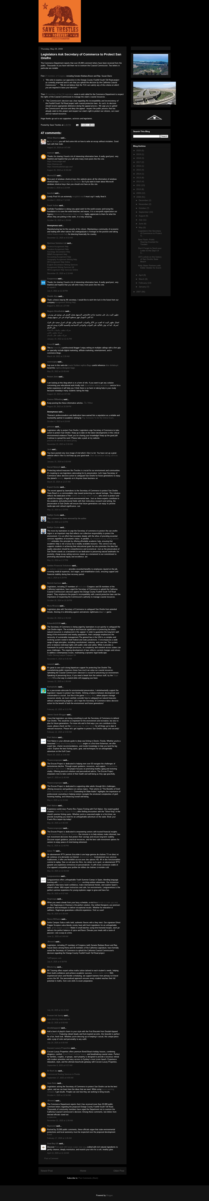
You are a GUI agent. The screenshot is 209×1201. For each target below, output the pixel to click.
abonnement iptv (86, 857)
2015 (138, 170)
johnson (50, 427)
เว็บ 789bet (88, 403)
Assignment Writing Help (65, 302)
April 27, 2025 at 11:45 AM (58, 777)
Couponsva (52, 279)
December (144, 200)
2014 (138, 174)
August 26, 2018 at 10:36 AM (59, 170)
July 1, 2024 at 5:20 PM (57, 578)
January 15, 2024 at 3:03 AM (59, 462)
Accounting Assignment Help (59, 257)
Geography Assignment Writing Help (62, 259)
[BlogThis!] (85, 125)
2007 (138, 292)
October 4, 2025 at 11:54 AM (59, 1095)
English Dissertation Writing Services (62, 265)
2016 (138, 166)
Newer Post (47, 1171)
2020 (138, 150)
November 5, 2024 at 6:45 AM (59, 659)
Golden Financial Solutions (59, 566)
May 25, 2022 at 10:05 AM (58, 371)
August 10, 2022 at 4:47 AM (58, 394)
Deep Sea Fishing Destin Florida (69, 743)
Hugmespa (52, 899)
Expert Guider (53, 487)
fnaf (104, 612)
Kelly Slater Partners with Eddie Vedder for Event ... (149, 267)
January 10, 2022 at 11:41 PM (59, 339)
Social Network (53, 467)
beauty (60, 478)
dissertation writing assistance (97, 385)
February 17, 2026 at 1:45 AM (59, 1138)
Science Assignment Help (57, 246)
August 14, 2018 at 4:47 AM (58, 147)
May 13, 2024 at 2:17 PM (57, 560)
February (143, 283)
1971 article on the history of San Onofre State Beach (150, 259)
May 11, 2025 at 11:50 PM (58, 846)
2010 (138, 189)
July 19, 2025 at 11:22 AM (58, 1010)
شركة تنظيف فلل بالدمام (57, 335)
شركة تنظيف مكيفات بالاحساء (59, 330)
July (141, 220)
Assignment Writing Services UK (60, 267)
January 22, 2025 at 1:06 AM (59, 681)
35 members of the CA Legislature (59, 94)
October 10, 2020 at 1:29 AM (59, 220)
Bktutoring (51, 967)
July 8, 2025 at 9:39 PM (57, 962)
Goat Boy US (52, 1143)
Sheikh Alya (52, 296)
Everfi (49, 1135)
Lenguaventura (53, 876)
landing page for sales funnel (83, 726)
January (143, 287)
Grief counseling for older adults (60, 791)
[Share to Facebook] (90, 125)
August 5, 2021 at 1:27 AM (58, 306)
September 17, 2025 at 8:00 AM (60, 1078)
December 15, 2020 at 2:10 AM (60, 273)
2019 (138, 154)
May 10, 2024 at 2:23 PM (57, 510)
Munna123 (51, 175)
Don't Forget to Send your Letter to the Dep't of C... (150, 250)
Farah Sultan (52, 205)
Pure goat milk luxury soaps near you (70, 1147)
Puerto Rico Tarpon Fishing (65, 811)
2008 (138, 197)
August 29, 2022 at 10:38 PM (59, 406)
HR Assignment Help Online (58, 262)
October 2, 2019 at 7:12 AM (58, 200)
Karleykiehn (52, 687)
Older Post (118, 1171)
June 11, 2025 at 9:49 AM (57, 936)
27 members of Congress (55, 76)
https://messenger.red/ (56, 161)
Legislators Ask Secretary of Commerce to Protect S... (150, 233)
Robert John (52, 377)
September (144, 212)
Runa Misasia (53, 606)
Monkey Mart (90, 695)
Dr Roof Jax (52, 1071)
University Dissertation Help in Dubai (69, 214)
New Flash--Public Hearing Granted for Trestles (148, 241)
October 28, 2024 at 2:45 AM (59, 618)
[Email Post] (77, 125)
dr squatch (51, 287)
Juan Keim (52, 1083)
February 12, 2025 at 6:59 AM (59, 732)
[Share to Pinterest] (93, 125)
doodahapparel (53, 1028)
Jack (49, 449)
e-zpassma (51, 1117)
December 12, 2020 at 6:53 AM (60, 238)
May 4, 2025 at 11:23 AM (57, 800)
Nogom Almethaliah (56, 311)
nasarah (50, 664)
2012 (138, 181)
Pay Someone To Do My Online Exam (97, 418)
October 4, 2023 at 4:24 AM (58, 421)
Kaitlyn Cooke (53, 515)
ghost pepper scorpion (61, 928)
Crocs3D (51, 344)
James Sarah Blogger (56, 715)
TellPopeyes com (54, 958)
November (144, 204)
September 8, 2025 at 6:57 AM (59, 1065)
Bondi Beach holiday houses (75, 1054)
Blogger (109, 1195)
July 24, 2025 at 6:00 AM (57, 1043)
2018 (138, 158)
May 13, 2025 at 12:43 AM (58, 871)
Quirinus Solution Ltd (56, 243)
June (141, 223)
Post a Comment (51, 1158)
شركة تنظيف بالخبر (54, 333)
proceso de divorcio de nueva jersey (62, 441)
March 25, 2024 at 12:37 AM (59, 482)
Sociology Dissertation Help (58, 252)
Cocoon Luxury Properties (58, 1048)
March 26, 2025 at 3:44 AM (58, 755)
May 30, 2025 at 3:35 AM (57, 914)
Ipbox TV (51, 851)
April (141, 275)
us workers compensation (57, 569)
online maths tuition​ (101, 973)
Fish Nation (52, 737)
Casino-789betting (55, 399)
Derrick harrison (54, 583)
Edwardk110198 (54, 623)
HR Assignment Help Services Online (62, 270)
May (141, 227)
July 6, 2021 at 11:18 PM (57, 291)
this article (53, 141)
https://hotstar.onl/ (54, 164)
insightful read (78, 196)
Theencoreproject (55, 760)
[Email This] (82, 125)
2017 (138, 162)
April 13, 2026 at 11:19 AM (58, 1153)
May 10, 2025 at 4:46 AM (57, 823)
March (142, 279)
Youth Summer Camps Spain (70, 882)
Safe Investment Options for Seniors (62, 834)
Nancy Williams (54, 919)
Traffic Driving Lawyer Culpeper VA (61, 655)
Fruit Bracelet (52, 1034)
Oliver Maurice (53, 138)
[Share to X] (87, 125)
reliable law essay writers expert (84, 496)
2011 (138, 185)
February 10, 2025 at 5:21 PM (59, 709)
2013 (138, 177)
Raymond (51, 1126)
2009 (138, 193)
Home (83, 1171)
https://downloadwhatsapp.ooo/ (60, 167)
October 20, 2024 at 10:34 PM (59, 600)
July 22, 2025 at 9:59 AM (57, 1023)
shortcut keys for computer (70, 182)
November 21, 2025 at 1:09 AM (60, 1120)
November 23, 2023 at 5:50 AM (60, 444)
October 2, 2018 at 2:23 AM (58, 188)
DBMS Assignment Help (57, 254)
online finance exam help (57, 234)
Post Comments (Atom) (88, 1178)
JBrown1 (51, 942)
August (142, 216)
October (143, 208)
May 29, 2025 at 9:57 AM (57, 893)
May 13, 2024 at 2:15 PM (57, 522)
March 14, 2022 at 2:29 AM (58, 356)
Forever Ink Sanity (55, 1015)
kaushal (50, 193)
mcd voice (82, 587)
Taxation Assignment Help (58, 249)
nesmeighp (52, 362)
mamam (50, 153)
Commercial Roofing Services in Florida (63, 1074)
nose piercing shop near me (58, 1019)
